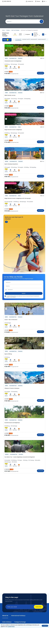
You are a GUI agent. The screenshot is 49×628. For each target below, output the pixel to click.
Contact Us (30, 1)
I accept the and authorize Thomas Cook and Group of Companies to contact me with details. (22, 297)
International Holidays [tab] (18, 615)
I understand (44, 625)
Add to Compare (40, 54)
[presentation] (6, 50)
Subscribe (38, 607)
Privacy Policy (13, 296)
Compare (27, 34)
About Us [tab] (5, 615)
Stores (38, 1)
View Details (40, 73)
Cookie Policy (11, 626)
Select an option (36, 35)
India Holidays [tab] (6, 622)
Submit (23, 293)
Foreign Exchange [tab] (20, 622)
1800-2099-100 (7, 1)
